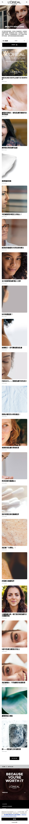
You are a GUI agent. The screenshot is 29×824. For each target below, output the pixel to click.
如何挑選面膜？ (7, 314)
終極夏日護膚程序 (8, 581)
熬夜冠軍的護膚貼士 (9, 481)
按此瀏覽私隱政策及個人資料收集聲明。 (12, 814)
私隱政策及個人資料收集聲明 (7, 806)
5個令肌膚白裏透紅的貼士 (11, 649)
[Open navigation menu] (26, 2)
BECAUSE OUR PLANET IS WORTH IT (14, 78)
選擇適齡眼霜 (6, 181)
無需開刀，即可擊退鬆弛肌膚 (12, 347)
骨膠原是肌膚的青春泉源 (10, 447)
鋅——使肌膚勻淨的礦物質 (11, 749)
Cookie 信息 (14, 822)
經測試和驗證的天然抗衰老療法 (13, 248)
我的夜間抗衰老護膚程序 (10, 514)
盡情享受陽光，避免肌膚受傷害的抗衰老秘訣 (14, 113)
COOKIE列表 (4, 804)
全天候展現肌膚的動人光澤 (11, 281)
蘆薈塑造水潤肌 (7, 716)
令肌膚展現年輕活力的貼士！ (12, 214)
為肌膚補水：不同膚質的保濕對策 (13, 682)
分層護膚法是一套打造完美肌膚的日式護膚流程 (14, 615)
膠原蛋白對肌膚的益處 (9, 148)
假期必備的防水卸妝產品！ (11, 414)
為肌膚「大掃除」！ (9, 547)
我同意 (14, 819)
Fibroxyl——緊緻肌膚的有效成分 (14, 381)
